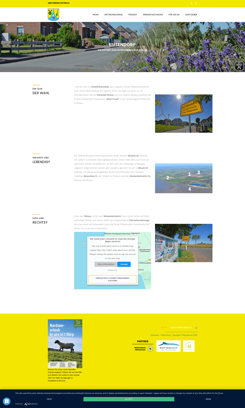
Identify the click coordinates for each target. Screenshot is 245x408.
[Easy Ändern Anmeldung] (196, 327)
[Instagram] (196, 4)
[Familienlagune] (183, 178)
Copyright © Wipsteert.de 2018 (184, 335)
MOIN (96, 15)
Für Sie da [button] (174, 15)
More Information (106, 264)
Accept (124, 264)
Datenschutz (166, 335)
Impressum (155, 335)
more (208, 399)
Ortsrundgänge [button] (113, 15)
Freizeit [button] (132, 15)
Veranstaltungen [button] (153, 15)
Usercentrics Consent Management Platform (113, 279)
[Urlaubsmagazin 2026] (65, 344)
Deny (49, 399)
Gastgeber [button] (191, 15)
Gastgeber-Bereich (181, 328)
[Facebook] (191, 4)
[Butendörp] (183, 113)
